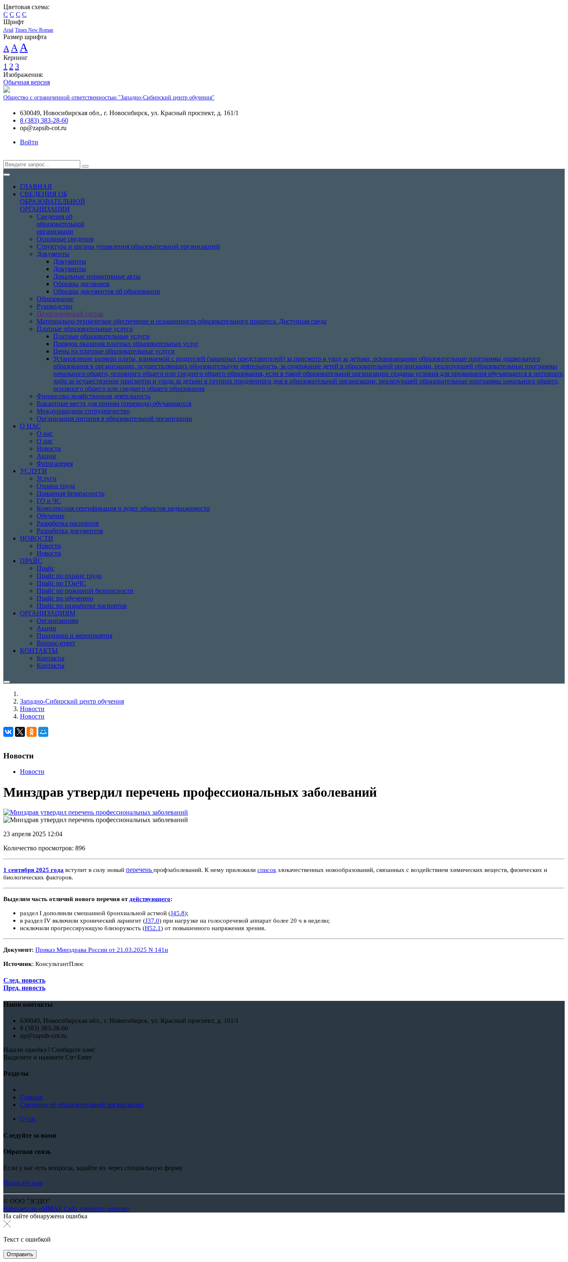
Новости (32, 708)
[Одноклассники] (32, 732)
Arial (8, 30)
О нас (28, 1118)
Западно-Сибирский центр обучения (72, 701)
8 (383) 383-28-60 (44, 120)
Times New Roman (34, 30)
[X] (20, 732)
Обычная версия (26, 82)
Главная (31, 1097)
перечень (139, 869)
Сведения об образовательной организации (81, 1104)
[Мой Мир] (43, 732)
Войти (29, 142)
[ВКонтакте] (8, 732)
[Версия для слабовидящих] (9, 156)
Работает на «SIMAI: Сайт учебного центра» (66, 1208)
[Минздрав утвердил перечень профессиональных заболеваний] (95, 812)
